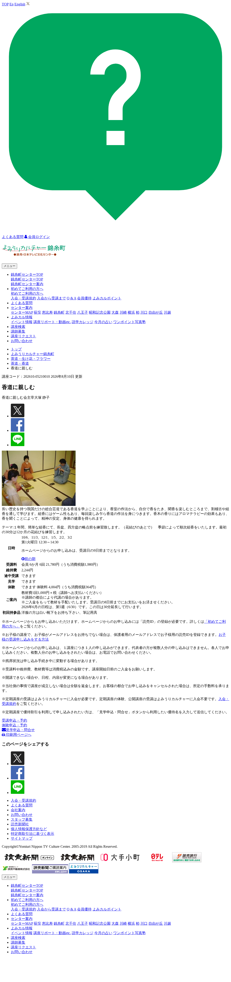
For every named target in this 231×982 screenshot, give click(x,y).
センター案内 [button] (21, 308)
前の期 (30, 559)
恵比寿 (47, 312)
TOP (5, 4)
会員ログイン (38, 237)
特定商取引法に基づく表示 (32, 834)
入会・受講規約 (23, 298)
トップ (16, 349)
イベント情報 (21, 322)
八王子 (82, 312)
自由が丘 (155, 312)
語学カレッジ (82, 322)
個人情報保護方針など (29, 829)
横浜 (131, 312)
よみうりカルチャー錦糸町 (32, 354)
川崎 (123, 312)
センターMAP (22, 312)
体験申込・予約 (14, 725)
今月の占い (103, 322)
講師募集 (18, 331)
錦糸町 (59, 312)
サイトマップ (21, 838)
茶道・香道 (20, 363)
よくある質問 (21, 303)
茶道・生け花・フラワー (31, 359)
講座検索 (18, 327)
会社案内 (18, 810)
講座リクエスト (23, 336)
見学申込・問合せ (20, 730)
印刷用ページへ (18, 734)
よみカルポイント (106, 298)
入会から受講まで (51, 298)
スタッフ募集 (21, 819)
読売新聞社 (20, 824)
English (19, 4)
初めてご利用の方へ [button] (27, 289)
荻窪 (37, 312)
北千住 (70, 312)
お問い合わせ (21, 341)
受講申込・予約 (14, 720)
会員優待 (84, 298)
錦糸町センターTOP (27, 279)
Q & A (71, 298)
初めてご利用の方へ (27, 293)
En (11, 4)
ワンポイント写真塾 (129, 322)
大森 (115, 312)
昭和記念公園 (100, 312)
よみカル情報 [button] (21, 317)
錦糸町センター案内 (27, 284)
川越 (167, 312)
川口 (144, 312)
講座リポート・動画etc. (52, 322)
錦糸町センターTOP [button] (27, 274)
